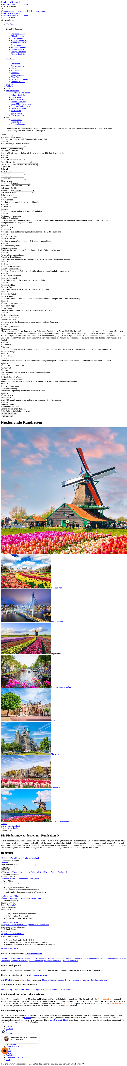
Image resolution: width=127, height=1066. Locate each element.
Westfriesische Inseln (9, 828)
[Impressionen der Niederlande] (25, 925)
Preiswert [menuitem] (9, 84)
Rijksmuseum (56, 588)
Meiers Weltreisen (49, 980)
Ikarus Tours (26, 980)
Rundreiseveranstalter (36, 975)
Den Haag (16, 826)
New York (25, 989)
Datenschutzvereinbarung (16, 1057)
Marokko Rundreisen (56, 958)
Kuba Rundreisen (36, 961)
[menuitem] (15, 64)
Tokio (16, 989)
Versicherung (11, 1044)
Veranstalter (5, 186)
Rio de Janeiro (65, 989)
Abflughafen (6, 183)
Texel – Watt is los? (8, 905)
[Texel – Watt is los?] (21, 898)
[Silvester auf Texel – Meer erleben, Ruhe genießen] (34, 872)
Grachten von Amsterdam (61, 687)
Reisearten (5, 193)
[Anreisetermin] (25, 174)
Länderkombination (8, 164)
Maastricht (55, 754)
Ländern (27, 1018)
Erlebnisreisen (11, 1055)
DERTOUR (6, 980)
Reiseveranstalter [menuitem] (12, 90)
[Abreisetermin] (25, 179)
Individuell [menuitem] (10, 88)
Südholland (5, 858)
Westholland (34, 858)
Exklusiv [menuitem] (9, 86)
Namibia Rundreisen (19, 961)
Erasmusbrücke (57, 621)
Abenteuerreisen (12, 1046)
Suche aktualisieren (9, 413)
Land (3, 162)
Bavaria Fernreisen (72, 980)
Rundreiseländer (33, 953)
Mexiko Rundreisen (70, 961)
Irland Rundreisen (91, 958)
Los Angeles (36, 989)
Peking (9, 989)
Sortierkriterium (7, 865)
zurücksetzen (7, 416)
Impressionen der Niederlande (12, 934)
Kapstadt (46, 989)
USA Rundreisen (39, 958)
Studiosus (85, 980)
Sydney (55, 989)
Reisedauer (5, 188)
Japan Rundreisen (24, 958)
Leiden (4, 824)
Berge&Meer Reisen (99, 980)
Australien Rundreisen (108, 958)
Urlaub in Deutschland (59, 1020)
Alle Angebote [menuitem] (11, 24)
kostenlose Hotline (14, 4)
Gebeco (61, 980)
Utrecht (54, 720)
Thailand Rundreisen (74, 958)
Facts (8, 1060)
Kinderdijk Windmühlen (60, 821)
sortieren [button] (4, 862)
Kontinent (5, 160)
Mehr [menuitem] (8, 117)
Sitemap (9, 1026)
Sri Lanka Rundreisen (52, 961)
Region (4, 167)
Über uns (9, 1029)
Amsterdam (55, 788)
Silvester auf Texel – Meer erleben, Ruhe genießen (21, 879)
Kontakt (9, 1033)
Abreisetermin (6, 176)
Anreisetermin (6, 171)
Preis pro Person (7, 190)
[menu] (63, 77)
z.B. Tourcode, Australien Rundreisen (16, 144)
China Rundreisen (8, 958)
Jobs (7, 1031)
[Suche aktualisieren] (25, 146)
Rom (3, 989)
